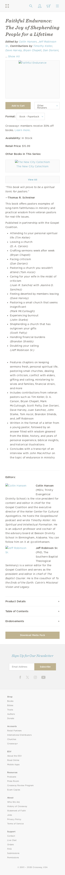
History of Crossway (17, 806)
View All (32, 179)
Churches (11, 739)
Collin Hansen (28, 41)
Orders (10, 844)
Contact (11, 836)
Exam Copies (13, 790)
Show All (14, 56)
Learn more (22, 130)
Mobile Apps (13, 764)
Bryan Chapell (32, 50)
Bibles (10, 705)
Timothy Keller (42, 46)
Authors (11, 714)
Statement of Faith (16, 811)
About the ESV (14, 756)
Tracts (10, 710)
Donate (10, 718)
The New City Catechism (32, 166)
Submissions (13, 853)
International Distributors (19, 735)
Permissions (13, 857)
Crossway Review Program (20, 785)
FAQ (9, 849)
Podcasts (11, 777)
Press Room (13, 781)
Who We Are (13, 802)
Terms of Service (15, 824)
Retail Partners (14, 731)
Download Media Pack (32, 635)
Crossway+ (12, 744)
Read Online (13, 760)
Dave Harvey (13, 50)
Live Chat (11, 840)
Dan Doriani (51, 50)
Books (10, 701)
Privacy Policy (14, 819)
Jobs (9, 815)
